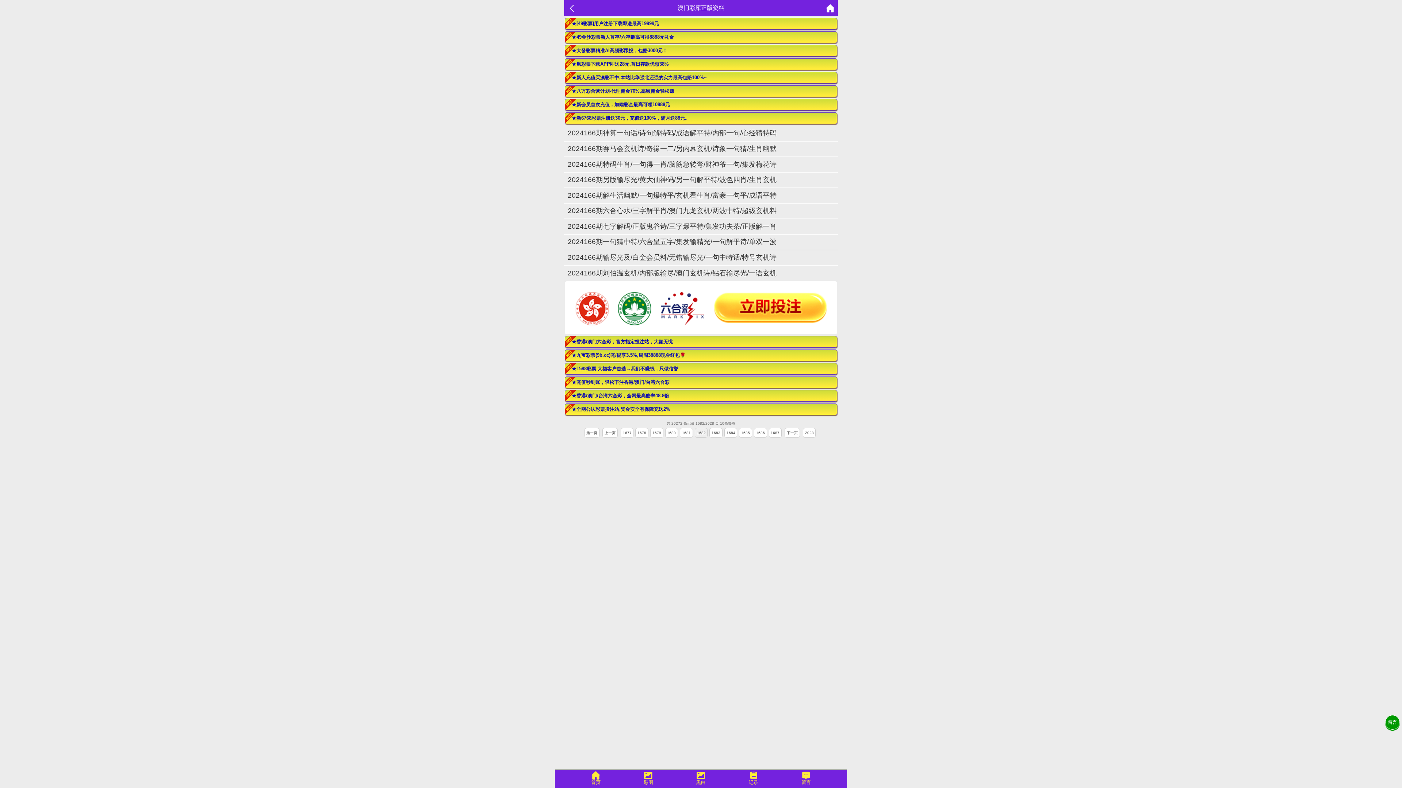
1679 (656, 433)
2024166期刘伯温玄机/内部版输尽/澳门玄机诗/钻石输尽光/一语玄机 (672, 273)
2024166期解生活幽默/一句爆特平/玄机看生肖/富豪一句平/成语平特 (672, 195)
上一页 (610, 433)
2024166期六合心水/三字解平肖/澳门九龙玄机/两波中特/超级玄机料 (672, 211)
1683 (716, 433)
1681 (686, 433)
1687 (775, 433)
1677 (627, 433)
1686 (760, 433)
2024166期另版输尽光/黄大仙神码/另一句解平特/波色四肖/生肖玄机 (672, 180)
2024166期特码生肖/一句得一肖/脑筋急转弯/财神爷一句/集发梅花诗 (672, 164)
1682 (701, 433)
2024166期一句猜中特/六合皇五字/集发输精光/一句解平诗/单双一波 (672, 242)
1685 (745, 433)
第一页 (591, 433)
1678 (641, 433)
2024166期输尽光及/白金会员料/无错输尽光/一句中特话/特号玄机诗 (672, 257)
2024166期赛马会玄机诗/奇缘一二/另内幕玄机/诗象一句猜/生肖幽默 (672, 148)
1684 (731, 433)
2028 (809, 433)
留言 (1392, 722)
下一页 (792, 433)
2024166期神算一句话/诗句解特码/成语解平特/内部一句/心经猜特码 (672, 133)
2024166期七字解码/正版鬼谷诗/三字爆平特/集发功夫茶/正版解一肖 (672, 226)
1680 (671, 433)
